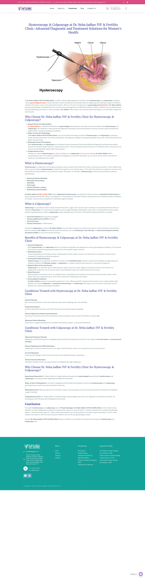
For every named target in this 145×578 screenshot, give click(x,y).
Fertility (45, 194)
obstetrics (105, 105)
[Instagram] (29, 476)
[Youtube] (25, 476)
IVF (38, 194)
